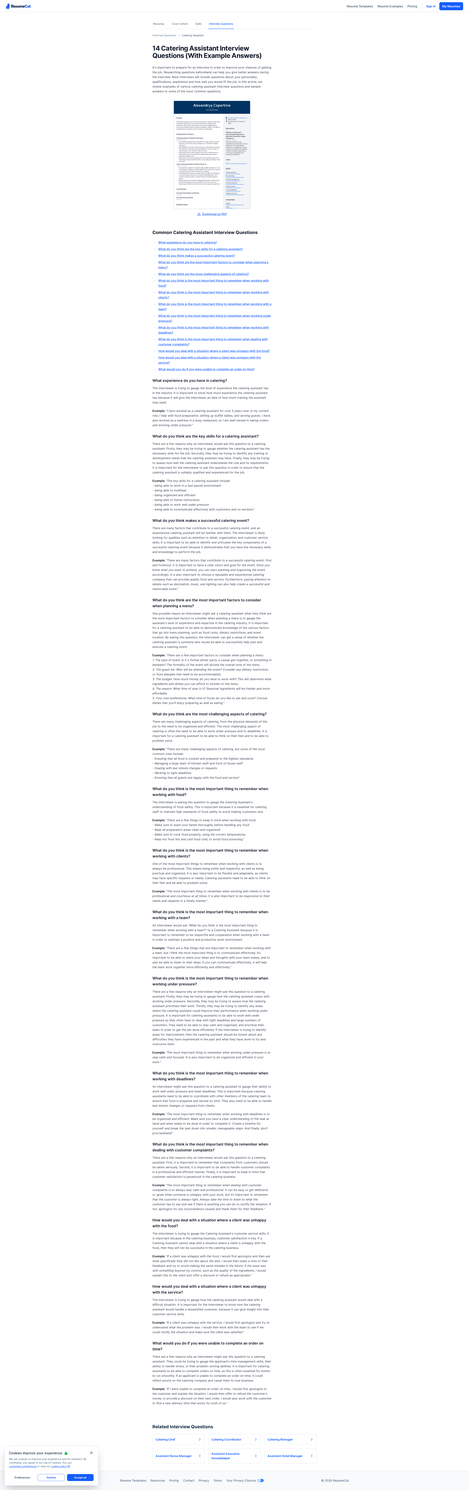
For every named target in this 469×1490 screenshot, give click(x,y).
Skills (198, 23)
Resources (158, 1480)
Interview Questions (221, 23)
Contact (188, 1480)
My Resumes (451, 6)
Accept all (80, 1477)
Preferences (22, 1477)
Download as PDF (214, 214)
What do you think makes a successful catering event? (196, 255)
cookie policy (59, 1466)
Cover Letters (180, 23)
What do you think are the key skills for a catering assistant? (200, 249)
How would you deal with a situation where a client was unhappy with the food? (214, 351)
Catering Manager (280, 1439)
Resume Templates (360, 6)
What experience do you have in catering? (187, 242)
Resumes (158, 23)
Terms (217, 1480)
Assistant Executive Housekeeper (225, 1456)
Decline (51, 1477)
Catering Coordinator (226, 1439)
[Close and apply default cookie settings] (91, 1452)
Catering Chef (165, 1439)
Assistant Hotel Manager (284, 1456)
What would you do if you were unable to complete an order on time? (206, 369)
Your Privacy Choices (241, 1480)
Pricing (412, 6)
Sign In (431, 6)
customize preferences (22, 1466)
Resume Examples (390, 6)
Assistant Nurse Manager (173, 1456)
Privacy (204, 1480)
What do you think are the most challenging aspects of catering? (203, 274)
